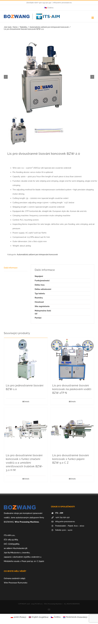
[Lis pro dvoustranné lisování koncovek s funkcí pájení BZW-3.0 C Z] (72, 429)
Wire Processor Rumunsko (15, 583)
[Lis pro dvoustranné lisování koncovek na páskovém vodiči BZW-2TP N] (72, 359)
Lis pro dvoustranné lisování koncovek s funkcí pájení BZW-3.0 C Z (70, 459)
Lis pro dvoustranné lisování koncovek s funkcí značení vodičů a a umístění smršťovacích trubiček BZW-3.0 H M (24, 463)
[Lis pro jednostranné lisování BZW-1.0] (26, 359)
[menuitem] (49, 8)
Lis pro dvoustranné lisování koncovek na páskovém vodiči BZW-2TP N (71, 389)
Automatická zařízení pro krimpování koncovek (37, 254)
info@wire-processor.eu (62, 3)
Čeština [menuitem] (57, 617)
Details (26, 401)
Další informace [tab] (10, 268)
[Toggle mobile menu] (92, 17)
